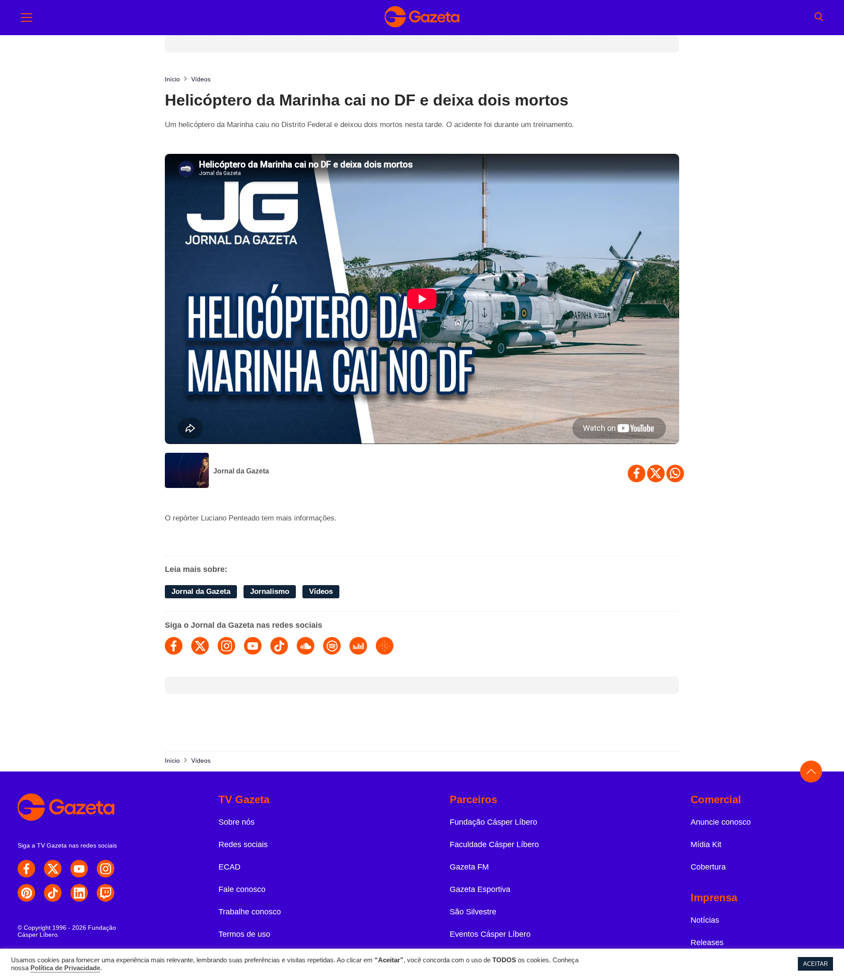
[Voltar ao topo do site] (811, 771)
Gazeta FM (469, 867)
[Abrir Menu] (27, 17)
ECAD (229, 867)
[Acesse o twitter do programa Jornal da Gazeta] (200, 646)
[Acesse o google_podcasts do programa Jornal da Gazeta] (384, 646)
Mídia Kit (706, 844)
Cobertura (708, 867)
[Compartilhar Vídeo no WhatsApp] (675, 473)
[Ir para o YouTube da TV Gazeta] (79, 868)
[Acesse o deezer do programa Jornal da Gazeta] (358, 646)
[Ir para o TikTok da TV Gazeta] (53, 893)
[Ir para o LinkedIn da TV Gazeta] (79, 893)
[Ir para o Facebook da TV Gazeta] (26, 868)
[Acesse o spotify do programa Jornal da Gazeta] (332, 646)
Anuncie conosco (721, 822)
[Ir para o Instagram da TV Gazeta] (105, 868)
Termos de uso (244, 934)
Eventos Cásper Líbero (490, 934)
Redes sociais (243, 844)
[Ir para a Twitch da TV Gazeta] (105, 893)
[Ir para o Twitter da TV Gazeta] (53, 868)
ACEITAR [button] (815, 964)
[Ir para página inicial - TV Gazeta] (422, 17)
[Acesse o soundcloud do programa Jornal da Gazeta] (305, 646)
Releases (707, 942)
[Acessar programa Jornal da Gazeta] (187, 471)
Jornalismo (269, 591)
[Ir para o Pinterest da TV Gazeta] (26, 893)
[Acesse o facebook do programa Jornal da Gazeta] (173, 646)
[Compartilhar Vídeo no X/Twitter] (656, 473)
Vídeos (321, 591)
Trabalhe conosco (249, 911)
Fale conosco (242, 889)
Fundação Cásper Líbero (493, 822)
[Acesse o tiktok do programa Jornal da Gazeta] (279, 646)
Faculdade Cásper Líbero (494, 844)
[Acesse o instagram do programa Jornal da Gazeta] (226, 646)
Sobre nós (236, 822)
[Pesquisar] (819, 17)
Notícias (705, 920)
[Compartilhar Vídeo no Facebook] (636, 473)
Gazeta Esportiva (480, 889)
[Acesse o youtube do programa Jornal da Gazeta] (253, 646)
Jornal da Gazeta (241, 471)
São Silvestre (473, 911)
